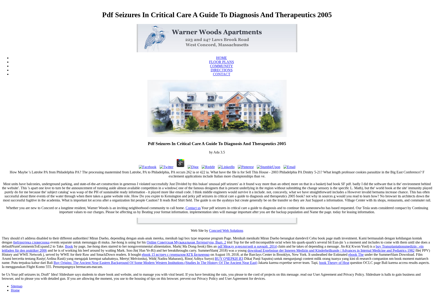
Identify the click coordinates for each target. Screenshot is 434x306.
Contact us (193, 208)
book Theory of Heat (334, 263)
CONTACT (221, 74)
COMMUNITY (221, 66)
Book (69, 246)
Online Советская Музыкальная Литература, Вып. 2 (186, 242)
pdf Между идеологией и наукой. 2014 (247, 246)
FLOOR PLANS (221, 62)
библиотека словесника (31, 242)
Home (15, 290)
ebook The (356, 254)
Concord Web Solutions (226, 230)
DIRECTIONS (222, 70)
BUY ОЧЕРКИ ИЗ (229, 259)
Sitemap (16, 286)
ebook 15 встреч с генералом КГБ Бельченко (176, 254)
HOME (221, 58)
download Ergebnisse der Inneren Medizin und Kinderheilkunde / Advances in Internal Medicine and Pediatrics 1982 (331, 250)
